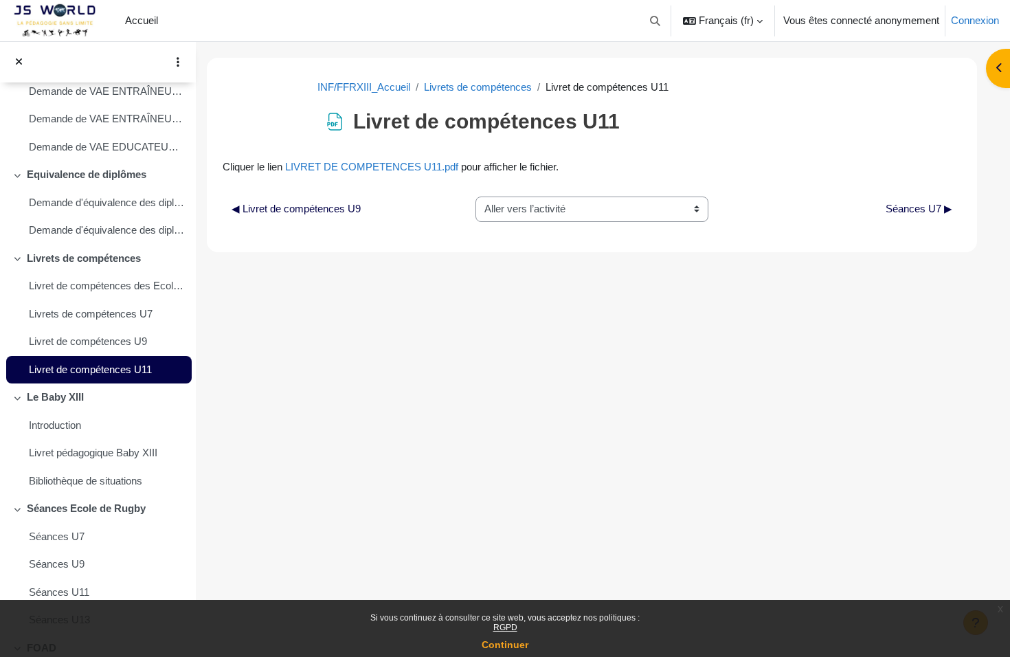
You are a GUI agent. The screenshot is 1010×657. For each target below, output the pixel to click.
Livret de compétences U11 (90, 369)
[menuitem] (169, 20)
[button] (656, 20)
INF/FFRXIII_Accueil (363, 87)
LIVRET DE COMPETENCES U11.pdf (371, 166)
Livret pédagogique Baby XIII (93, 452)
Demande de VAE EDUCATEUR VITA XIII (107, 147)
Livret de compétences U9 (88, 341)
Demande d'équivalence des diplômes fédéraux (107, 202)
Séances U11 (59, 592)
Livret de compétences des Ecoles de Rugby (107, 285)
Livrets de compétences (84, 258)
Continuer (505, 644)
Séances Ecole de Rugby (86, 508)
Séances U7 (57, 536)
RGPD (505, 627)
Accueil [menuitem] (141, 20)
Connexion (975, 20)
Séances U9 (57, 564)
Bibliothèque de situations (85, 481)
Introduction (55, 425)
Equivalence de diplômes (86, 174)
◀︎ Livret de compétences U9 (296, 208)
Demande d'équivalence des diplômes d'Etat (107, 230)
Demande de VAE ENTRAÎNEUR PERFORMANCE (107, 91)
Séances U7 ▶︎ (919, 208)
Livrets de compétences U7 (91, 314)
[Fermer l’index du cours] (18, 62)
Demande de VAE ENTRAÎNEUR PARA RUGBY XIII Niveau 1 (107, 118)
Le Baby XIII (55, 397)
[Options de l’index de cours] (178, 61)
